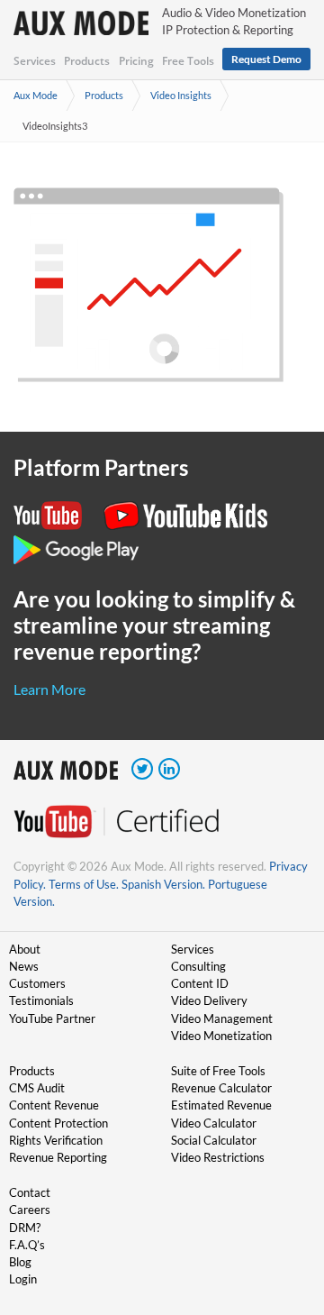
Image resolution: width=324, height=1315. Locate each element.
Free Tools (188, 60)
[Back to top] (283, 1207)
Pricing (136, 60)
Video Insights (181, 95)
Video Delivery (209, 1000)
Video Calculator (213, 1123)
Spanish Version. (163, 884)
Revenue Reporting (58, 1157)
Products (87, 60)
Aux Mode (36, 95)
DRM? (24, 1227)
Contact (29, 1192)
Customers (37, 983)
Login (23, 1279)
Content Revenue (54, 1105)
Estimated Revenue (221, 1105)
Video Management (222, 1018)
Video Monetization (221, 1035)
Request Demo (266, 59)
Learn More (50, 689)
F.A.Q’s (27, 1244)
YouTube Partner (52, 1018)
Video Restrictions (218, 1157)
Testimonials (41, 1000)
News (24, 966)
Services (35, 60)
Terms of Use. (84, 884)
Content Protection (58, 1123)
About (24, 949)
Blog (20, 1262)
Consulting (198, 966)
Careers (29, 1209)
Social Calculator (213, 1140)
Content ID (200, 983)
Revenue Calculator (221, 1088)
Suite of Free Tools (218, 1071)
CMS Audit (37, 1088)
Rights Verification (56, 1140)
